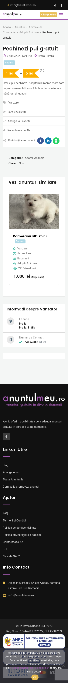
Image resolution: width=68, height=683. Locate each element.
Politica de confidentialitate (19, 527)
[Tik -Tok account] (55, 5)
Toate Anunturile (13, 479)
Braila (41, 56)
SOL (5, 549)
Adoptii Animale (27, 263)
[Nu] (63, 665)
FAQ (5, 513)
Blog (5, 465)
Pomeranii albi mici (30, 236)
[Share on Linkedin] (48, 140)
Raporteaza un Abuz (20, 130)
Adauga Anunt (48, 14)
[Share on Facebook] (40, 140)
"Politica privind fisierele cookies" (29, 667)
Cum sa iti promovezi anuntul (21, 486)
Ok (35, 677)
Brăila (50, 56)
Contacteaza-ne (13, 542)
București (23, 258)
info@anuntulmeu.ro (23, 5)
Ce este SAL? (11, 556)
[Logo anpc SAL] (34, 641)
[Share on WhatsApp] (56, 140)
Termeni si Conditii (14, 520)
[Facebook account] (61, 5)
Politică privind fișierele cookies (22, 535)
